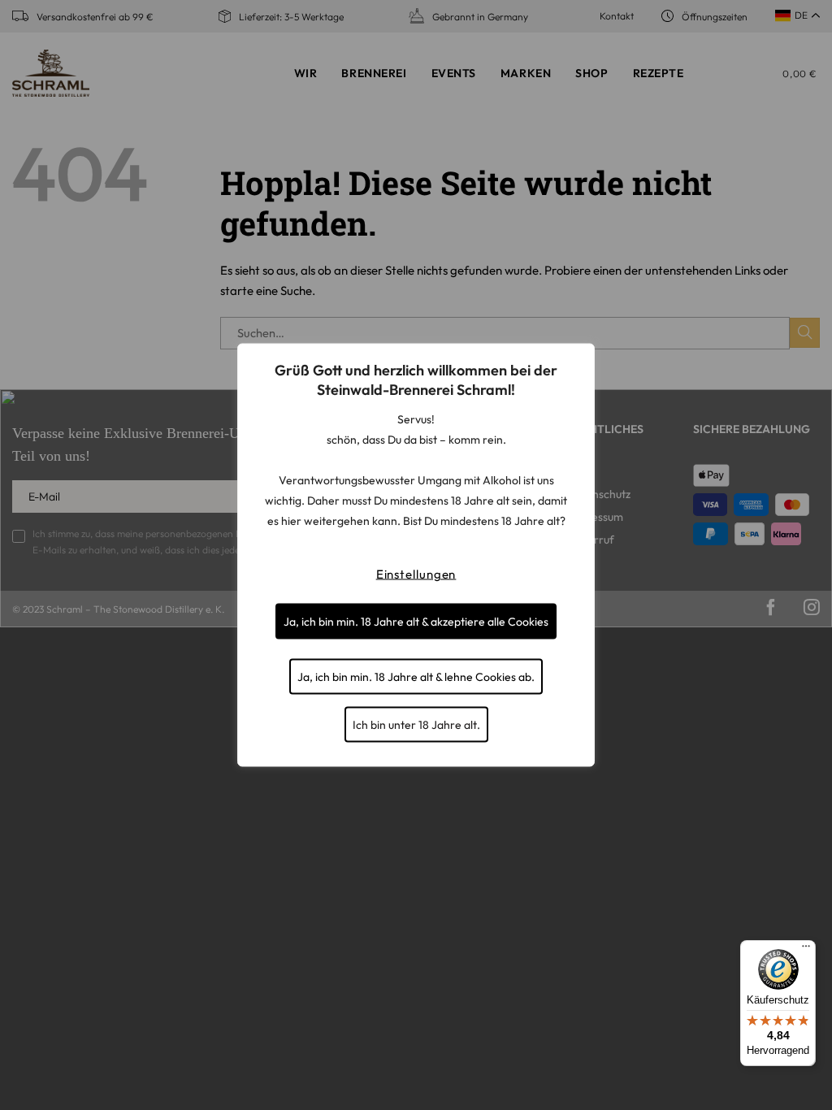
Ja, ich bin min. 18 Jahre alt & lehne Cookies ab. (416, 677)
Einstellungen (416, 574)
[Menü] (806, 950)
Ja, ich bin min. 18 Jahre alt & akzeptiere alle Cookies (416, 621)
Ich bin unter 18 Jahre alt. (416, 725)
